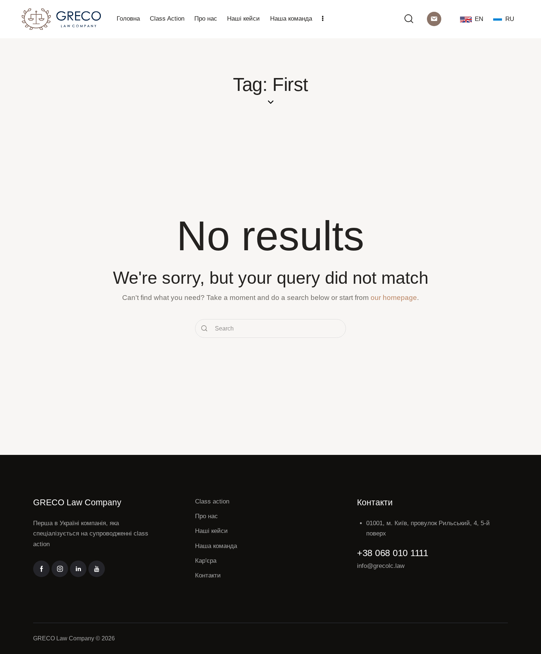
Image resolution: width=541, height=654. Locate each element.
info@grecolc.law (380, 565)
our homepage (394, 297)
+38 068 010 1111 (392, 553)
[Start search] (204, 328)
